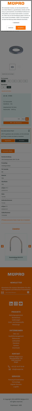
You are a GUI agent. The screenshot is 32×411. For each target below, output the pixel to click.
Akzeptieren (21, 27)
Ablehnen (10, 27)
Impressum (16, 22)
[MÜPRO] (16, 3)
